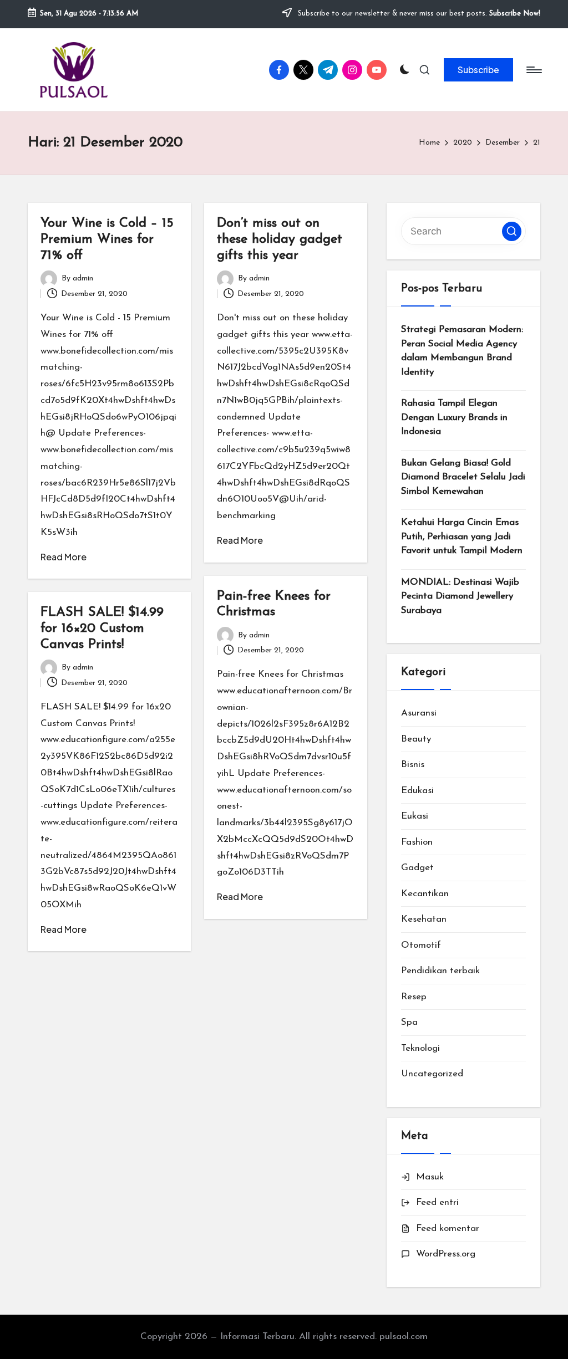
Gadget (417, 867)
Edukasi (417, 790)
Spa (409, 1022)
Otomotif (421, 945)
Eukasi (414, 816)
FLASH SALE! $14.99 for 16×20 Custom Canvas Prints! (102, 628)
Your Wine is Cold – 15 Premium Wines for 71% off (107, 239)
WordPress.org (445, 1254)
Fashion (417, 842)
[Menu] (533, 70)
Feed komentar (447, 1228)
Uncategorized (432, 1074)
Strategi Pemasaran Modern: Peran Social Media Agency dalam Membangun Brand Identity (462, 351)
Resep (414, 997)
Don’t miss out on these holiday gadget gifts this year (279, 239)
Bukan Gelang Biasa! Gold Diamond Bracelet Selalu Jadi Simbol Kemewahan (463, 477)
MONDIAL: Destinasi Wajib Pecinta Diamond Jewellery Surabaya (460, 596)
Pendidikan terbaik (440, 970)
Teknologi (420, 1048)
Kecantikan (425, 893)
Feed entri (437, 1202)
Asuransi (419, 713)
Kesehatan (424, 919)
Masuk (430, 1177)
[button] (478, 69)
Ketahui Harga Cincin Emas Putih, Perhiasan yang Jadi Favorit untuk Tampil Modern (462, 536)
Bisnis (412, 764)
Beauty (416, 739)
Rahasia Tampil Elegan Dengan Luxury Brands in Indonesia (454, 417)
